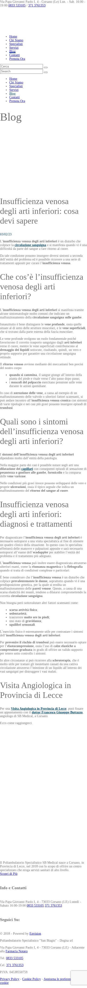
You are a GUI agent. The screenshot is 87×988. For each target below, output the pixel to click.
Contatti (14, 55)
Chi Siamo (16, 40)
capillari (27, 469)
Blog (12, 51)
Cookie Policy (31, 979)
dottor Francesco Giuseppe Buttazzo (57, 712)
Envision (35, 933)
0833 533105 (17, 5)
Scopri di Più (8, 874)
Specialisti (16, 44)
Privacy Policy (9, 979)
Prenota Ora (17, 59)
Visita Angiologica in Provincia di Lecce (38, 708)
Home (13, 36)
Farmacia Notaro (17, 951)
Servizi (14, 47)
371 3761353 (36, 5)
